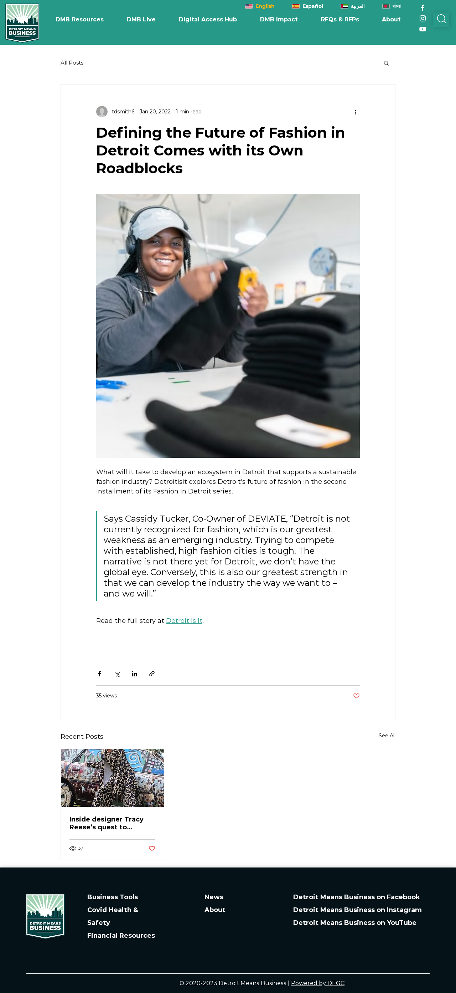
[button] (278, 19)
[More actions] (355, 111)
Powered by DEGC (317, 983)
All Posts (72, 63)
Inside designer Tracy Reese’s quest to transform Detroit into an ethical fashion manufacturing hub (108, 823)
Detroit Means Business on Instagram (357, 910)
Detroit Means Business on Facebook (356, 897)
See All (387, 735)
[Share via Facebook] (99, 673)
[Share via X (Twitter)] (117, 673)
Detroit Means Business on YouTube (354, 923)
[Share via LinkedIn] (134, 673)
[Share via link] (152, 673)
